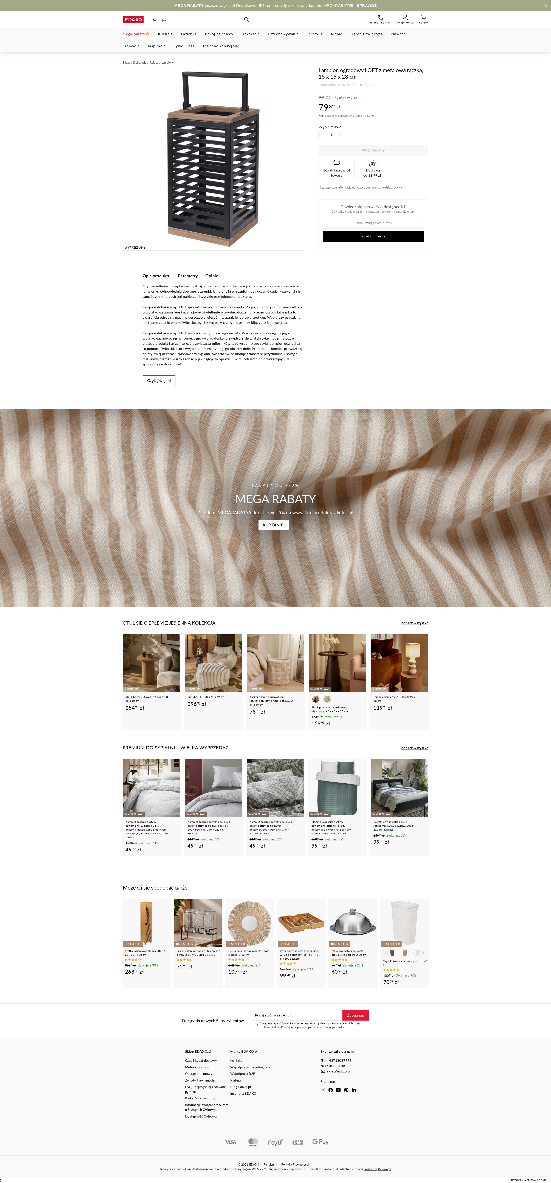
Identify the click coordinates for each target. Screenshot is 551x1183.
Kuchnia (165, 34)
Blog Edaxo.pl (240, 1087)
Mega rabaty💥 (136, 34)
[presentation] (423, 953)
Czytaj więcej (159, 380)
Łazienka (189, 34)
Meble (336, 34)
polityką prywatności (331, 1027)
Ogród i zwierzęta (366, 34)
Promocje (131, 46)
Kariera (235, 1080)
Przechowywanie (283, 34)
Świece (153, 62)
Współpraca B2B (242, 1073)
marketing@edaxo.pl (377, 1169)
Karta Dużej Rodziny (200, 1098)
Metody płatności (198, 1067)
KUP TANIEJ (274, 524)
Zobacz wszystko (414, 623)
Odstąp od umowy (198, 1073)
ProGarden (346, 85)
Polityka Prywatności (295, 1164)
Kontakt (236, 1060)
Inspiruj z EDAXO (243, 1093)
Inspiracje (157, 46)
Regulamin (270, 1164)
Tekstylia (315, 34)
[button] (133, 959)
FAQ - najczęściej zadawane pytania (205, 1089)
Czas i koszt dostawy (201, 1060)
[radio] (316, 699)
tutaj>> (397, 187)
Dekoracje (250, 34)
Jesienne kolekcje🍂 (221, 46)
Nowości (399, 34)
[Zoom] (213, 159)
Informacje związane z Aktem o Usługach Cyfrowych (206, 1107)
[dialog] (529, 1180)
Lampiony (167, 62)
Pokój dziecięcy (219, 34)
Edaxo (126, 62)
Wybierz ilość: (330, 127)
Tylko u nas (184, 46)
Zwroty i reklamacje (200, 1080)
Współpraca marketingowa (250, 1067)
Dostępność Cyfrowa (201, 1116)
